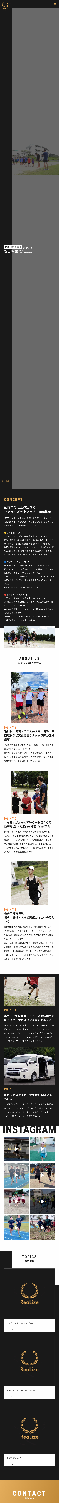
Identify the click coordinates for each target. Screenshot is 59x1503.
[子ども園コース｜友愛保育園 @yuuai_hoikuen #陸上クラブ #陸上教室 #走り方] (42, 1175)
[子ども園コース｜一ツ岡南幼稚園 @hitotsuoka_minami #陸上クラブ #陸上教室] (16, 1201)
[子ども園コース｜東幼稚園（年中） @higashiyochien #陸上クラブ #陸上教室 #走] (42, 1149)
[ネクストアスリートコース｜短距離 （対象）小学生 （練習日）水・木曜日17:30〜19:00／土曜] (16, 1149)
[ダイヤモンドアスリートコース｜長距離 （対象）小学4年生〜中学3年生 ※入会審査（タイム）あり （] (16, 1175)
